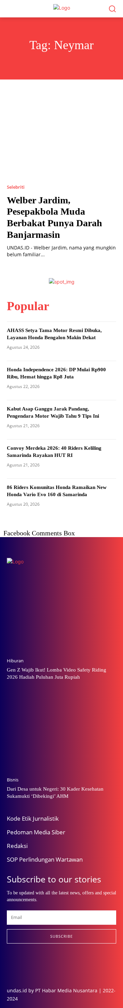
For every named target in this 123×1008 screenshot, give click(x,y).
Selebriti (16, 187)
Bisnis (12, 780)
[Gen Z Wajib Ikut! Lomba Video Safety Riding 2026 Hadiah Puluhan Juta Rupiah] (61, 613)
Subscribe (61, 936)
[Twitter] (40, 965)
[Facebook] (9, 965)
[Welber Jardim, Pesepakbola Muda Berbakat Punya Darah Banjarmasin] (61, 138)
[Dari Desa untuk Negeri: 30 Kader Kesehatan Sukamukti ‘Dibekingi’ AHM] (61, 732)
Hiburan (15, 661)
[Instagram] (24, 965)
